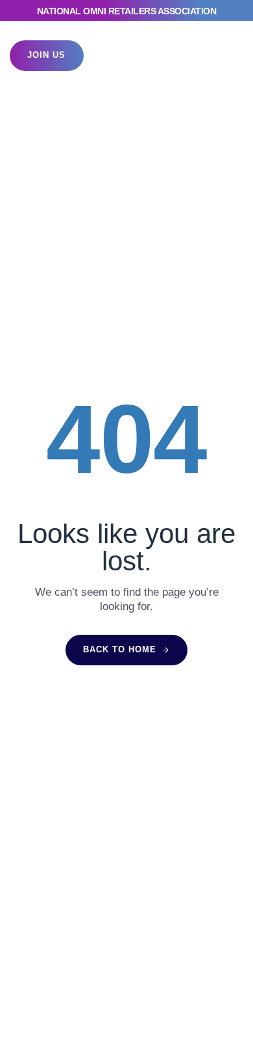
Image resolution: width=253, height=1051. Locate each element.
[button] (220, 55)
